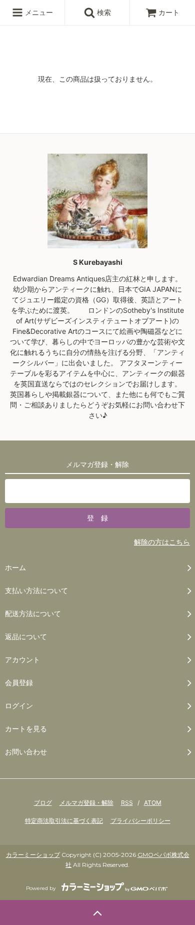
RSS (127, 802)
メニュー (38, 12)
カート (169, 12)
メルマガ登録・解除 (87, 802)
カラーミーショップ (33, 854)
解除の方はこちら (162, 542)
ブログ (43, 802)
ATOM (153, 802)
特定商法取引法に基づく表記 (64, 820)
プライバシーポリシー (140, 820)
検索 (103, 12)
